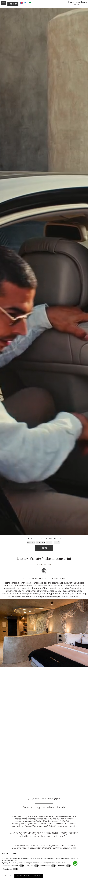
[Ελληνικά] (25, 3)
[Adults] (49, 542)
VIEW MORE (9, 763)
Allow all (37, 876)
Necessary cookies (10, 865)
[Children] (57, 542)
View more (13, 645)
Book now (12, 4)
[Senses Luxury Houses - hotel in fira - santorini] (77, 2)
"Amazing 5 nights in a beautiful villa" (44, 807)
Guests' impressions (44, 798)
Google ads (7, 869)
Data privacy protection (56, 863)
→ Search (44, 548)
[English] (21, 3)
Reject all (8, 876)
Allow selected (23, 876)
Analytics (29, 865)
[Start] (31, 542)
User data (61, 865)
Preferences (45, 865)
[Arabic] (30, 3)
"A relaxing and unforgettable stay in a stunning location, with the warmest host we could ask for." (44, 834)
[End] (40, 542)
